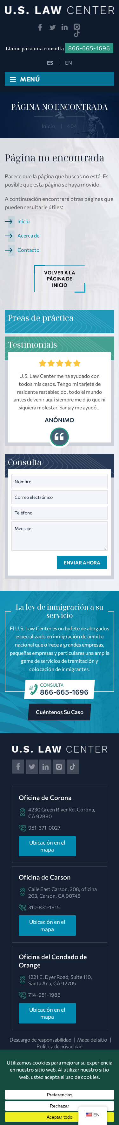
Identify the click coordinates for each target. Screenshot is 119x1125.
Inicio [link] (23, 221)
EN (68, 63)
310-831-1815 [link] (44, 907)
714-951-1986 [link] (44, 995)
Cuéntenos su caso (59, 712)
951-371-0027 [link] (44, 827)
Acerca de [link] (28, 235)
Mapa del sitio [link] (92, 1040)
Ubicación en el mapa (47, 846)
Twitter (52, 27)
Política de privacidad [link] (59, 1046)
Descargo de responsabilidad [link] (40, 1040)
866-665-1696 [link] (89, 48)
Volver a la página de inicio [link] (59, 279)
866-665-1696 (64, 692)
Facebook (40, 27)
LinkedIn (65, 27)
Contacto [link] (28, 250)
